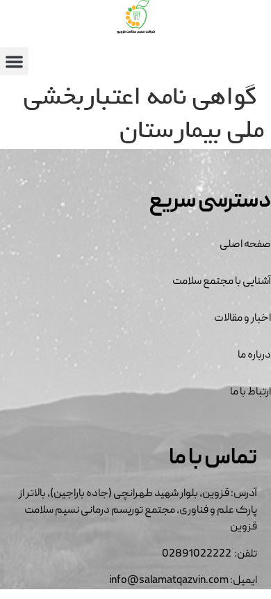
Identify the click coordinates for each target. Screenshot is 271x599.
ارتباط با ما (250, 392)
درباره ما (254, 355)
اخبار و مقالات (242, 318)
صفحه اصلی (245, 245)
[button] (14, 61)
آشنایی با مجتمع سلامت (221, 281)
